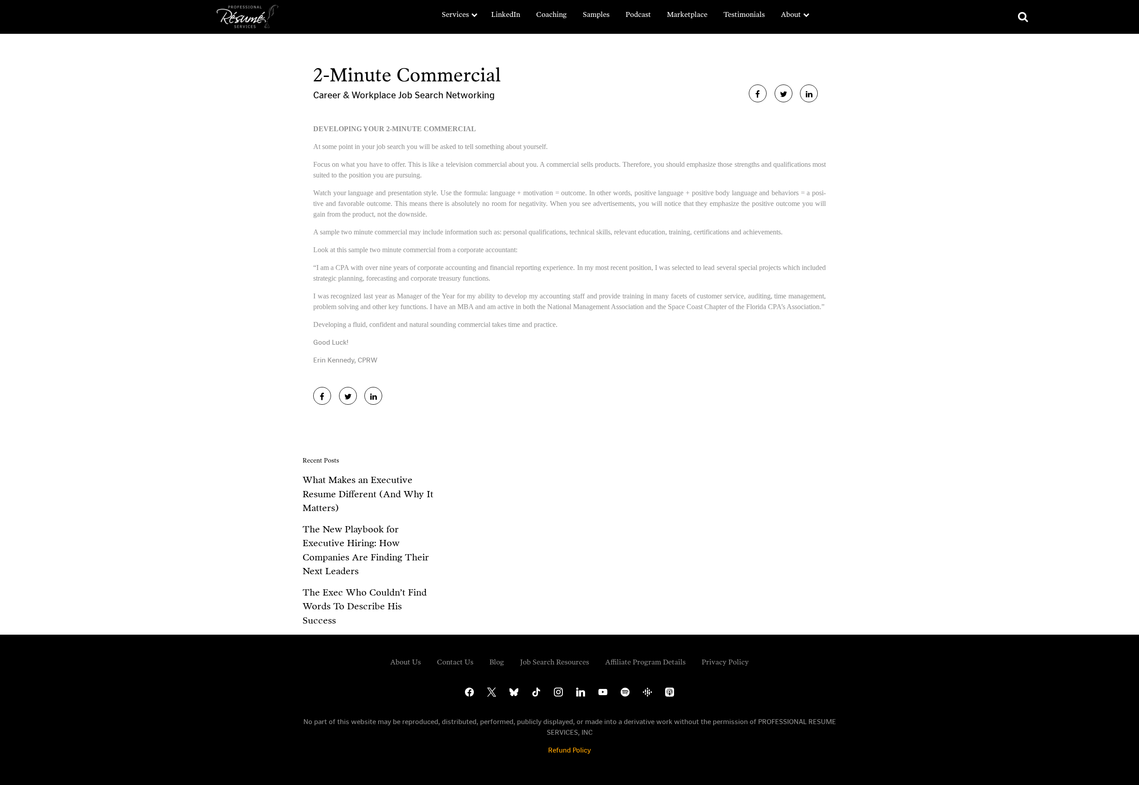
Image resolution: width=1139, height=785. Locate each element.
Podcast (638, 14)
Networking (470, 95)
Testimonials (744, 14)
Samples (596, 14)
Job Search (422, 95)
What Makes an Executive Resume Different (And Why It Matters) (368, 494)
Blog (496, 662)
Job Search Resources (554, 662)
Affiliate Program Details (645, 662)
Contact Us (455, 662)
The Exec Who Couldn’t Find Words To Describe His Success (365, 606)
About (791, 14)
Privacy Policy (725, 662)
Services (455, 14)
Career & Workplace (355, 95)
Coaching (551, 14)
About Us (405, 662)
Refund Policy (569, 750)
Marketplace (687, 14)
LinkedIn (505, 14)
